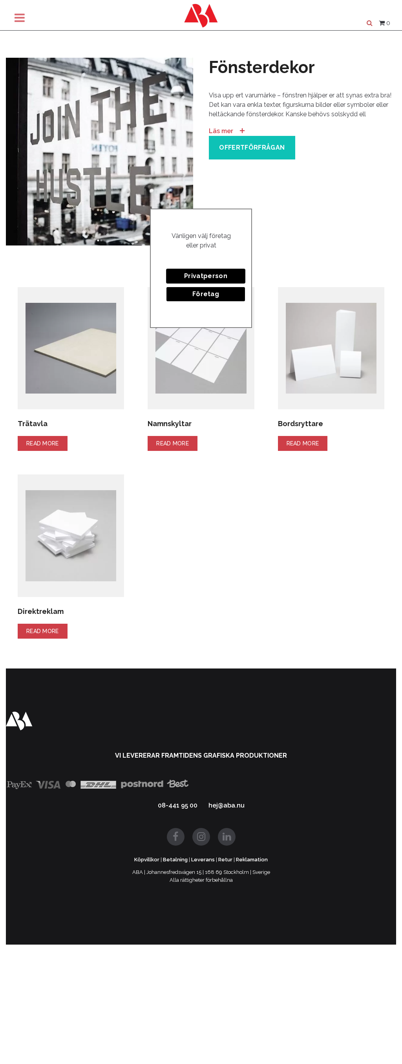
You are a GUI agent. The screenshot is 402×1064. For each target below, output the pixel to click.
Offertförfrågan (252, 147)
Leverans (203, 860)
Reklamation (252, 860)
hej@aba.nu (226, 805)
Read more (42, 443)
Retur (225, 860)
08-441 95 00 (177, 805)
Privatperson (205, 276)
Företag (205, 294)
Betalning (175, 860)
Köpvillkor (146, 860)
